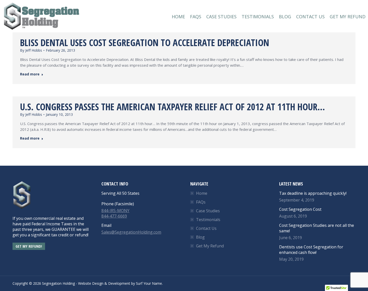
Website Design (90, 283)
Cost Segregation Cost (300, 209)
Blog (200, 237)
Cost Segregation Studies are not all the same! (316, 228)
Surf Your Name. (149, 283)
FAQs (201, 202)
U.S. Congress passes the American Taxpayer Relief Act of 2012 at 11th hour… (172, 106)
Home (201, 193)
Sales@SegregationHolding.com (131, 232)
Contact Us (206, 228)
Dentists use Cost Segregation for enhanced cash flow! (311, 249)
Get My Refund (210, 246)
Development (119, 283)
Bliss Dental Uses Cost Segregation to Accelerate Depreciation (144, 42)
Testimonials (208, 219)
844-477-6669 (114, 216)
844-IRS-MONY (115, 210)
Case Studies (208, 211)
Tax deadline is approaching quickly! (312, 193)
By (31, 50)
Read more (30, 74)
